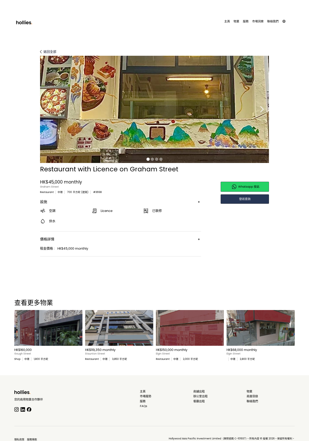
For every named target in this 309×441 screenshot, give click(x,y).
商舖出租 (199, 391)
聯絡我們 (273, 21)
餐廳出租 (199, 401)
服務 (246, 21)
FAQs (143, 406)
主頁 (227, 21)
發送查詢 (245, 199)
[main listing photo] (48, 328)
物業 (236, 21)
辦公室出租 (200, 396)
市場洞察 (258, 21)
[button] (286, 22)
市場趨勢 (145, 396)
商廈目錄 (252, 396)
